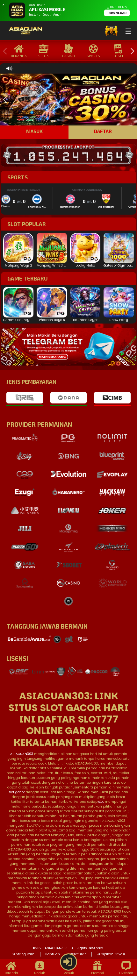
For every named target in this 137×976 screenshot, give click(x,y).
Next (130, 51)
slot (101, 801)
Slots (43, 56)
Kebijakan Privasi (111, 954)
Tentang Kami (23, 954)
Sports (93, 56)
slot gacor (17, 792)
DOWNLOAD (116, 13)
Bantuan (52, 954)
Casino (68, 56)
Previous (3, 51)
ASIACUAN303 (21, 754)
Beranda (19, 56)
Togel (118, 56)
